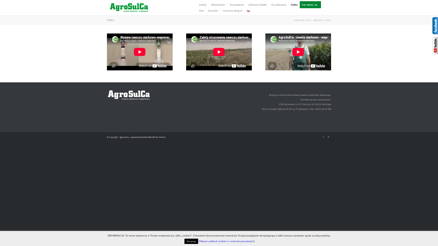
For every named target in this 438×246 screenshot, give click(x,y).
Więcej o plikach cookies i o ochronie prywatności (227, 241)
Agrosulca (318, 20)
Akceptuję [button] (191, 241)
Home (309, 20)
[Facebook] (323, 136)
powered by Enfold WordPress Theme (148, 137)
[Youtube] (328, 136)
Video (110, 20)
